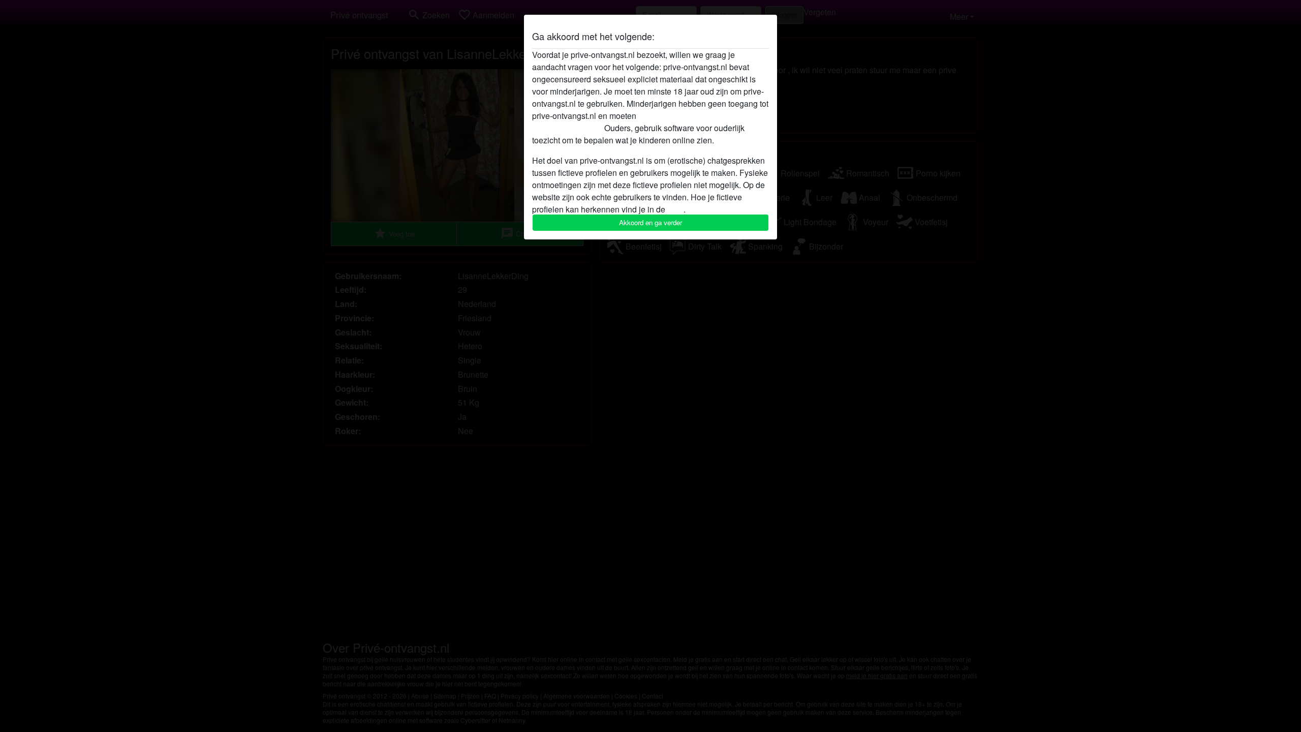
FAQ (675, 209)
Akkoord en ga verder (650, 222)
